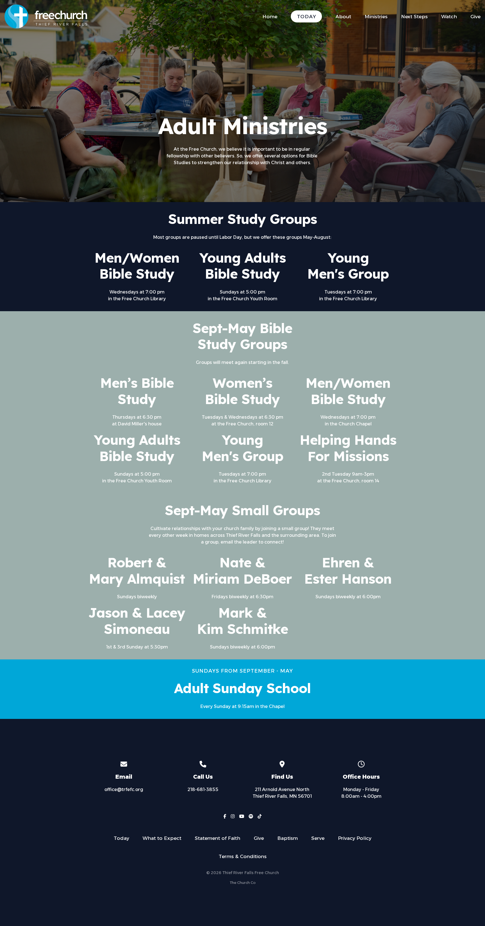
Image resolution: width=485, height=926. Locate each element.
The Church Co (243, 883)
